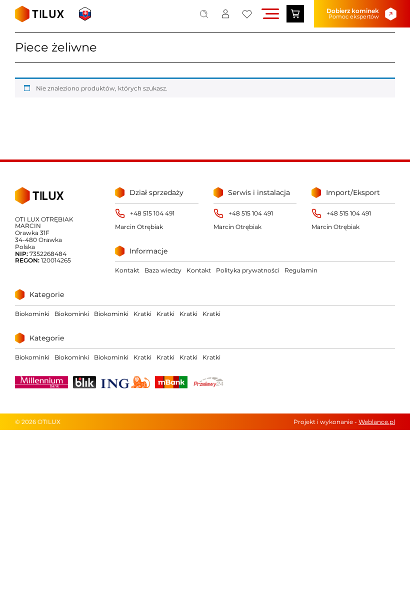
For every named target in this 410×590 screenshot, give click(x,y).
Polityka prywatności (248, 270)
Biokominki (32, 314)
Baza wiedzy (163, 270)
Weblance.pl (376, 422)
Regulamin (301, 270)
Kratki (143, 314)
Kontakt (127, 270)
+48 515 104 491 (152, 213)
